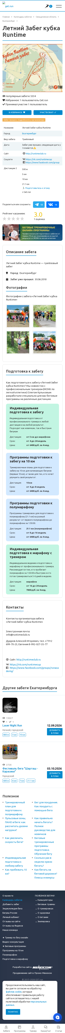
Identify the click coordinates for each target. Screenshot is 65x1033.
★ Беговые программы (14, 946)
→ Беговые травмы (45, 904)
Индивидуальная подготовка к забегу (32, 427)
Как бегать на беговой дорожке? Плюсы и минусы (45, 873)
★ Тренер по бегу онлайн (15, 937)
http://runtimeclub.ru (36, 153)
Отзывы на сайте (11, 921)
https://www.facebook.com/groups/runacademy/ (43, 162)
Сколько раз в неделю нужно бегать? (43, 861)
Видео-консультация (13, 942)
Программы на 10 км (13, 950)
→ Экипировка (42, 921)
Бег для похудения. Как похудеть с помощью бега (46, 806)
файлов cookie (14, 991)
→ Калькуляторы (44, 900)
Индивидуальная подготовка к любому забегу (15, 861)
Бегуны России (9, 913)
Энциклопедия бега (12, 908)
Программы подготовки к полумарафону (32, 520)
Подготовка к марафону (15, 959)
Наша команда (10, 930)
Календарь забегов (12, 900)
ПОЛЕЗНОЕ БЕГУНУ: (45, 895)
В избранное (16, 112)
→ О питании (41, 917)
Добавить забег (10, 904)
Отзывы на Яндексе (12, 925)
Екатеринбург (29, 133)
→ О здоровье (42, 913)
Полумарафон (9, 955)
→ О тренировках (44, 908)
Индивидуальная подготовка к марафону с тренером (32, 569)
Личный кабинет (10, 917)
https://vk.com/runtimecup (39, 159)
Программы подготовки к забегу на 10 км (32, 474)
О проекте (7, 895)
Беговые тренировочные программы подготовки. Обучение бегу (44, 846)
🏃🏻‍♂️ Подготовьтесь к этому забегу (36, 188)
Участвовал (47, 112)
